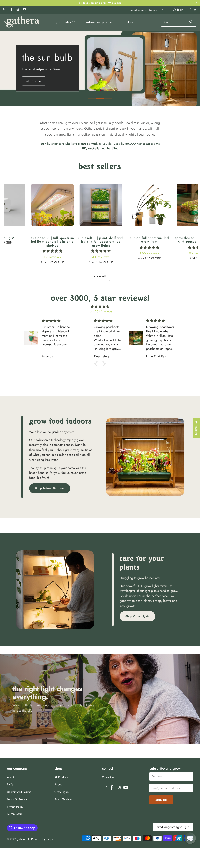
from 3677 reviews (100, 311)
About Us (12, 777)
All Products (61, 777)
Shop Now (33, 81)
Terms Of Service (17, 799)
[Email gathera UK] (4, 10)
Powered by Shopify (43, 839)
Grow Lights (61, 792)
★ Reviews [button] (196, 428)
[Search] (191, 22)
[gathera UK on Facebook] (11, 10)
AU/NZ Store (14, 814)
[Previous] (8, 223)
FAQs (10, 784)
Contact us (108, 777)
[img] (99, 306)
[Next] (193, 223)
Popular (58, 784)
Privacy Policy (15, 807)
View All (100, 276)
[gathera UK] (22, 22)
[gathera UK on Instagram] (18, 10)
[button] (65, 22)
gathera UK (23, 839)
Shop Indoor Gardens (49, 488)
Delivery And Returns (19, 792)
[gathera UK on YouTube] (24, 10)
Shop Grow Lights (137, 616)
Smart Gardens (63, 799)
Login (180, 10)
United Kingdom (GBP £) (144, 10)
